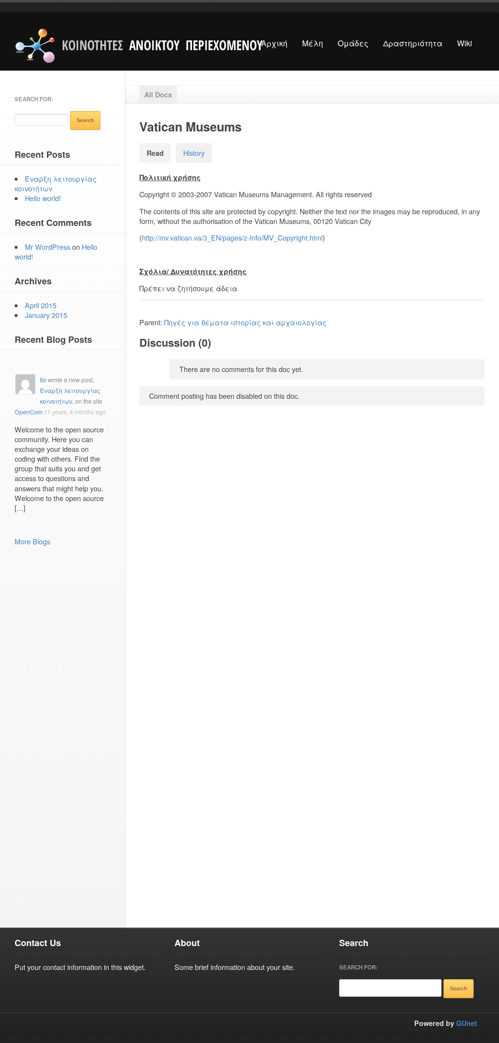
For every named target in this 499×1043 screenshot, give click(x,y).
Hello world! (43, 198)
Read (155, 153)
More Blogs (32, 541)
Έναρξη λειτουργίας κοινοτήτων (55, 183)
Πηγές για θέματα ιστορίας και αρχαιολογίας (245, 322)
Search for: (34, 99)
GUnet (466, 1023)
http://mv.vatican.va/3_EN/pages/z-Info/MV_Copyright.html (232, 237)
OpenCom (28, 412)
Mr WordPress (47, 247)
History (194, 153)
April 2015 (41, 305)
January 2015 (46, 315)
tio (43, 379)
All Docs (158, 94)
